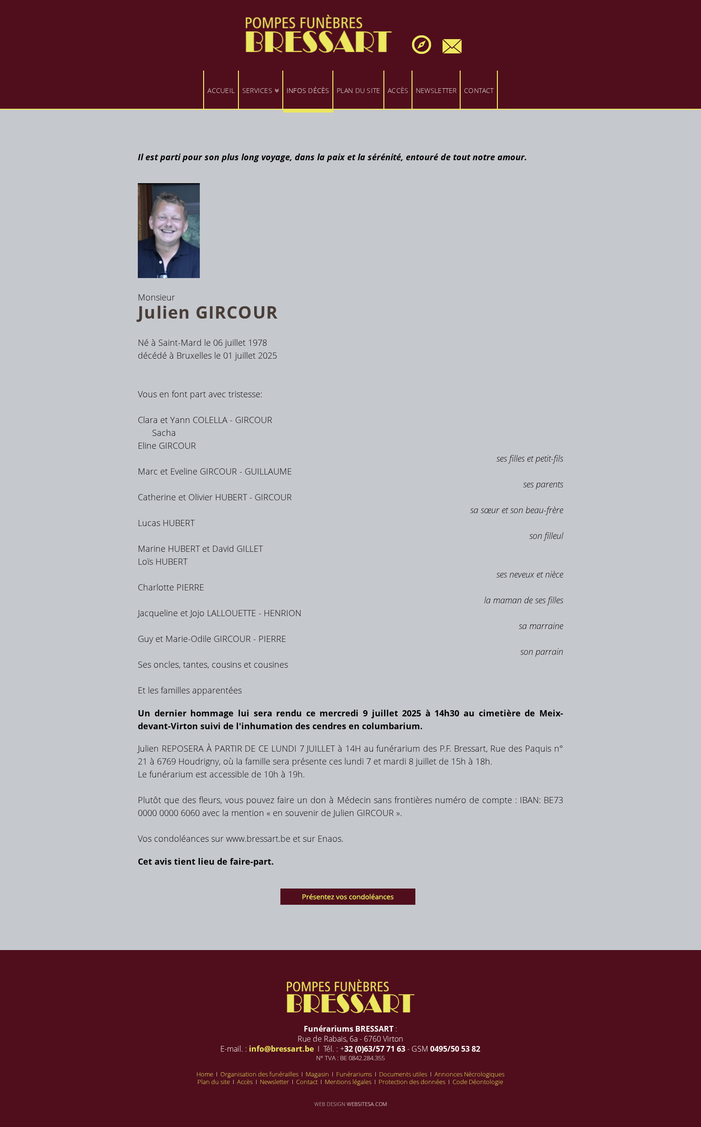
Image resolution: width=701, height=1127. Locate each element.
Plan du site (214, 1081)
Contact (307, 1081)
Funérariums (354, 1074)
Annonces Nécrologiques (469, 1074)
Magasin (318, 1074)
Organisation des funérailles (260, 1074)
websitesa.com (367, 1103)
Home (205, 1074)
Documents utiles (404, 1074)
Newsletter (275, 1081)
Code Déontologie (478, 1081)
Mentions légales (349, 1081)
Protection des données (413, 1081)
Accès (245, 1081)
